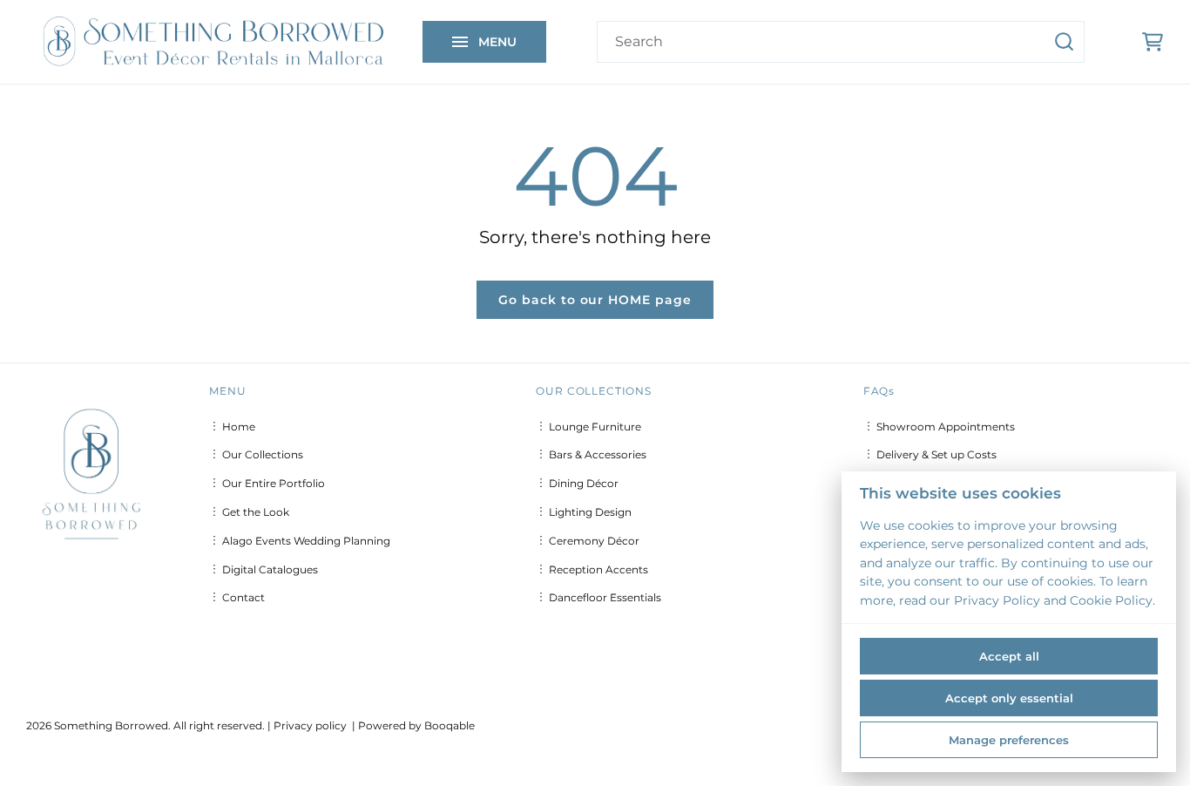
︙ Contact (237, 597)
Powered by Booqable (416, 725)
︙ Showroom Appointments (939, 426)
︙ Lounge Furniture (588, 426)
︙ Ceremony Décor (587, 540)
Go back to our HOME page (595, 300)
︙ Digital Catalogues (263, 569)
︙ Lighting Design (584, 511)
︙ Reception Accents (592, 569)
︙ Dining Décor (577, 483)
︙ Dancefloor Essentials (598, 597)
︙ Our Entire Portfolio (267, 483)
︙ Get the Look (249, 511)
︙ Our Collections (256, 454)
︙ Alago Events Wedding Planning (299, 540)
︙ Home (232, 426)
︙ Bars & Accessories (591, 454)
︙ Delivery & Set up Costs (930, 454)
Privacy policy (310, 725)
